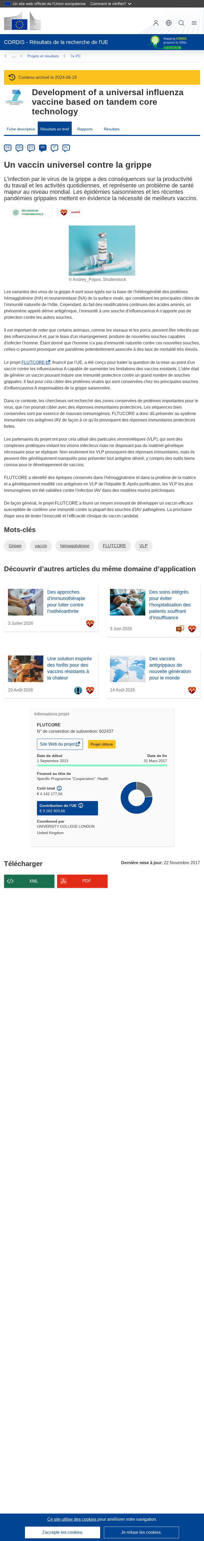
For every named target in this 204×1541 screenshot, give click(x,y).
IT (54, 147)
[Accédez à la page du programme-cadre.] (14, 97)
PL (66, 147)
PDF (86, 881)
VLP (143, 546)
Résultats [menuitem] (112, 129)
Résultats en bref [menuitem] (54, 129)
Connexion (156, 23)
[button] (169, 23)
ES (31, 147)
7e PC (75, 56)
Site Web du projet (58, 745)
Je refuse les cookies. (141, 1532)
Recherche (181, 23)
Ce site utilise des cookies (72, 1519)
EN (19, 147)
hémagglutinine (75, 546)
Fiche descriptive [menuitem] (21, 129)
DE (8, 147)
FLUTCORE (34, 362)
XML (33, 881)
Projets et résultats (43, 56)
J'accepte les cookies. (62, 1532)
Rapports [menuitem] (85, 129)
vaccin (41, 546)
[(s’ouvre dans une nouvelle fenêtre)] (22, 21)
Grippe (15, 546)
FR (43, 147)
